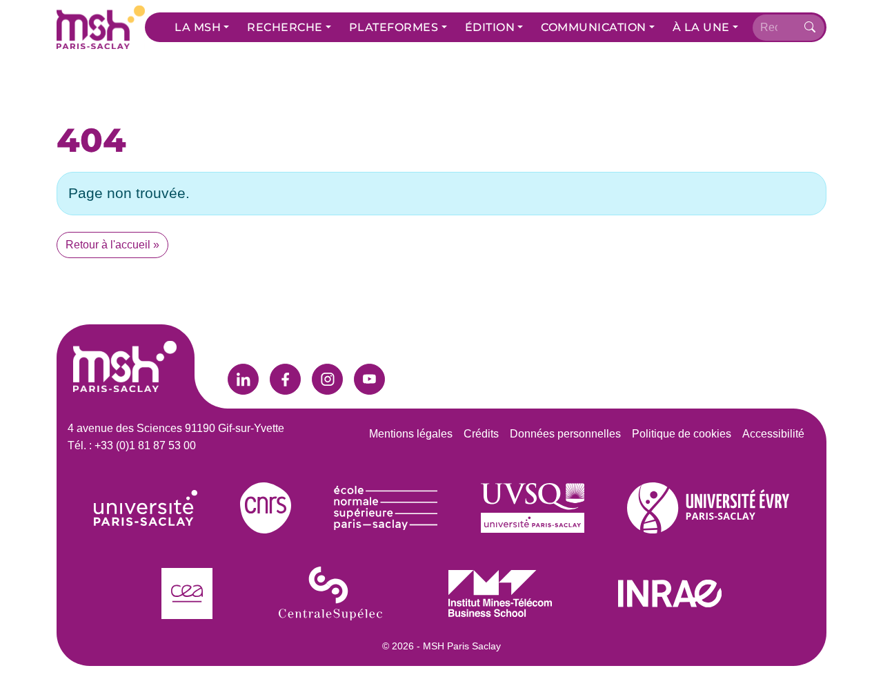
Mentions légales (411, 434)
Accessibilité (773, 434)
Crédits (481, 434)
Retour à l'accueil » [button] (112, 245)
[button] (202, 27)
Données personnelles (565, 434)
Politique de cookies (681, 434)
